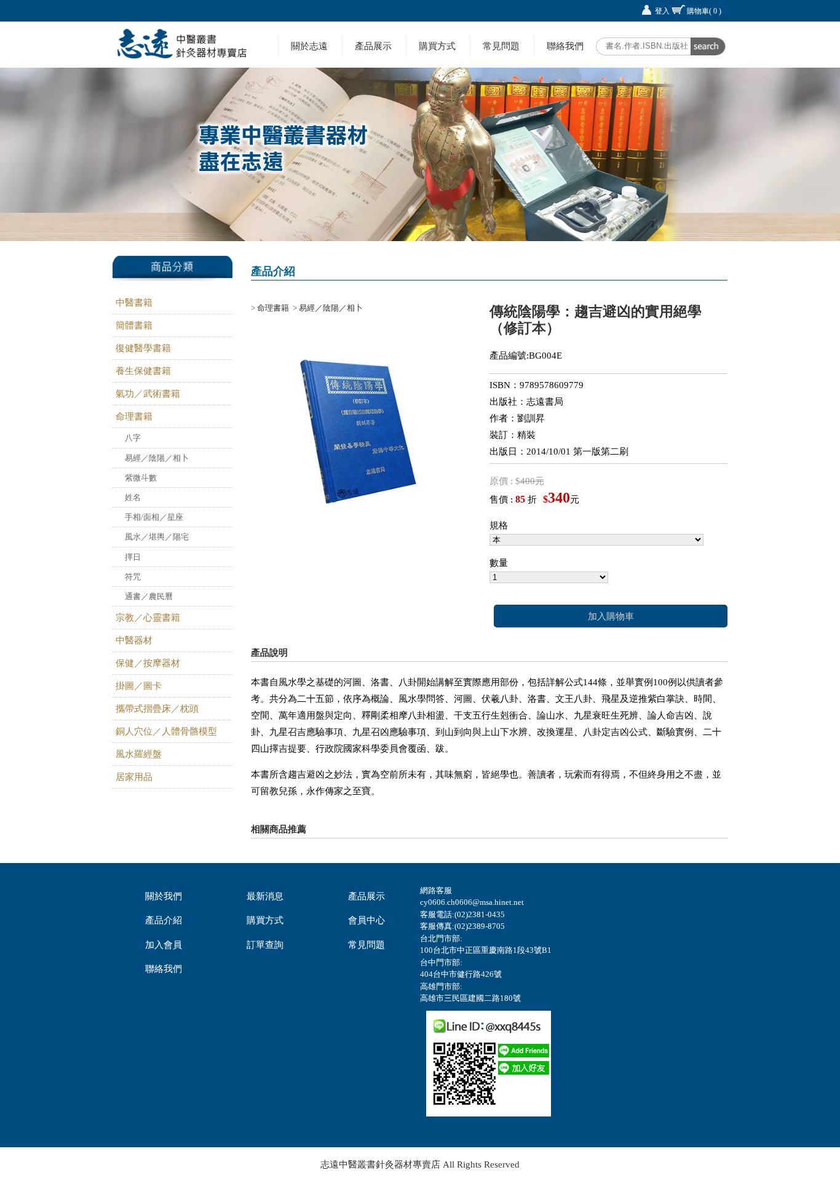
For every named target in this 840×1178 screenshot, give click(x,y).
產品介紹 (163, 920)
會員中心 (366, 920)
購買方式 (437, 46)
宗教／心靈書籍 (148, 618)
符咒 (133, 576)
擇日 (133, 557)
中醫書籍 (134, 303)
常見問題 (501, 46)
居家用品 (134, 777)
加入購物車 (611, 616)
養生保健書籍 (143, 371)
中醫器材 (134, 640)
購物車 (704, 11)
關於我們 (163, 896)
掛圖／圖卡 (139, 686)
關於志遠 (309, 46)
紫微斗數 (141, 477)
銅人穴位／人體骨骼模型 (166, 731)
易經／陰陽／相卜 (157, 458)
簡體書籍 (134, 325)
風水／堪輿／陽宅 (157, 536)
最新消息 (265, 896)
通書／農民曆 (149, 596)
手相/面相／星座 (154, 517)
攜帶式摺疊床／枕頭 (157, 709)
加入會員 (163, 945)
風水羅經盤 (139, 754)
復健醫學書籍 (143, 348)
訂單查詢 (265, 945)
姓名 (133, 497)
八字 (133, 437)
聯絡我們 (565, 46)
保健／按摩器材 (148, 663)
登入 (662, 11)
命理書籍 (134, 416)
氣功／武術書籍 (148, 394)
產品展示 (373, 46)
